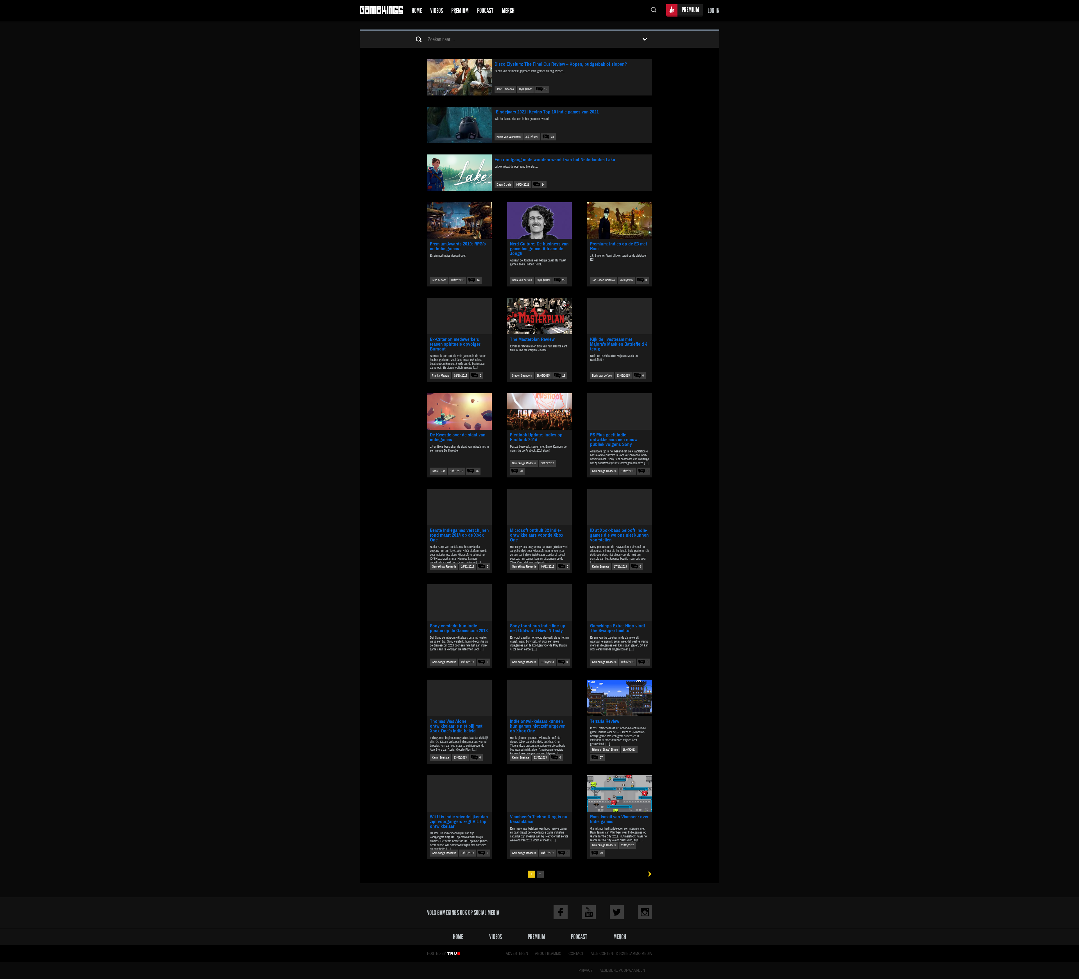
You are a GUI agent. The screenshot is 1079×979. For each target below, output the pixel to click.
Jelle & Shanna (505, 89)
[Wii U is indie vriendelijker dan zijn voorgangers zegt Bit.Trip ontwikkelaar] (459, 793)
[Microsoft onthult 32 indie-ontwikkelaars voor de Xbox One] (539, 507)
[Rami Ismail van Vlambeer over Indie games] (619, 793)
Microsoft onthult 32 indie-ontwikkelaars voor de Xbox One (536, 535)
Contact (576, 953)
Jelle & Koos (439, 280)
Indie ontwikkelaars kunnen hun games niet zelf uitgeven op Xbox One (538, 726)
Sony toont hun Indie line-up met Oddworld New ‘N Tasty (537, 628)
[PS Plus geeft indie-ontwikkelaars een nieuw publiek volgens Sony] (619, 411)
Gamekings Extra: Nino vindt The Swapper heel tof (617, 628)
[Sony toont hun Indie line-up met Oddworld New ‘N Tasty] (539, 602)
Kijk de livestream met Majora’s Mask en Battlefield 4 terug (618, 344)
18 (563, 376)
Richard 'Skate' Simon (605, 750)
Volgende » (648, 874)
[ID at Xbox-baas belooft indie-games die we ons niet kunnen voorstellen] (619, 507)
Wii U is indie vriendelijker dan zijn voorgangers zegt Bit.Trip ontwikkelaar (459, 821)
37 (601, 757)
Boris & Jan (438, 471)
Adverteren (517, 953)
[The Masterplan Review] (539, 316)
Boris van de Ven (522, 280)
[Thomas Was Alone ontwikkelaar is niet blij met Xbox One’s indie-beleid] (459, 698)
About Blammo (548, 953)
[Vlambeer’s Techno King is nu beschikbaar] (539, 793)
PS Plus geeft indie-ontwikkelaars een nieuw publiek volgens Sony (614, 439)
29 (601, 853)
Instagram (645, 912)
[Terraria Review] (619, 698)
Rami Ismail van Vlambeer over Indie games (619, 819)
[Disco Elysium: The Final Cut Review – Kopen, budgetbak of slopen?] (459, 77)
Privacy (586, 970)
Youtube (589, 912)
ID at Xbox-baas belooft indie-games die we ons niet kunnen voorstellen (619, 535)
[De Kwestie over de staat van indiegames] (459, 411)
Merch (508, 10)
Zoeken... (653, 10)
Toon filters (645, 39)
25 (563, 280)
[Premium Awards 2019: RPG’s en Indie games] (459, 220)
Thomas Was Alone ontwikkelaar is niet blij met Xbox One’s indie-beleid (456, 726)
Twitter (617, 912)
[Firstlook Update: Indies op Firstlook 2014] (539, 411)
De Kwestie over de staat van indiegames (458, 437)
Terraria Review (604, 721)
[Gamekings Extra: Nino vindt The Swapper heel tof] (619, 602)
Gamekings (381, 10)
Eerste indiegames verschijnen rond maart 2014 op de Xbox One (459, 535)
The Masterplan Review (532, 339)
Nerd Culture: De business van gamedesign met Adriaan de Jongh (539, 248)
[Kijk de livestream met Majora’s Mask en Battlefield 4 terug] (619, 316)
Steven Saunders (522, 376)
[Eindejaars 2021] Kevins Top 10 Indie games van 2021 (547, 112)
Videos (436, 10)
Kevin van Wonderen (509, 137)
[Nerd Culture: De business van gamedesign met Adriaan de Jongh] (539, 220)
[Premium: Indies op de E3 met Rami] (619, 220)
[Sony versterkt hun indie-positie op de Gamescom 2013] (459, 602)
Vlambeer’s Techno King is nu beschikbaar (538, 819)
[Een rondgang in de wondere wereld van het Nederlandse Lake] (459, 172)
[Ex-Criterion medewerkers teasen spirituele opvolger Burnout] (459, 316)
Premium (460, 10)
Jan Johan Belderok (603, 280)
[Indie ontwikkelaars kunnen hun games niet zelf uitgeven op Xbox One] (539, 698)
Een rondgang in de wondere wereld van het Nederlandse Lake (555, 160)
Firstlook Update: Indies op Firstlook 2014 (536, 437)
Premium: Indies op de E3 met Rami (618, 246)
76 (477, 471)
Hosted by (436, 953)
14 (543, 185)
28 (552, 137)
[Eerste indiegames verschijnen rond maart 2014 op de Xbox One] (459, 507)
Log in (713, 10)
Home (417, 10)
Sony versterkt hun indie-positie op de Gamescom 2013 (459, 628)
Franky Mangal (440, 376)
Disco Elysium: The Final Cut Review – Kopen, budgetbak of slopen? (561, 64)
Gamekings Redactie (524, 463)
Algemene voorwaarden (622, 970)
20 (521, 471)
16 (545, 89)
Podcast (485, 10)
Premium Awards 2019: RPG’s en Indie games (458, 246)
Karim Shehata (600, 566)
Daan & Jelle (504, 185)
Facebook (561, 912)
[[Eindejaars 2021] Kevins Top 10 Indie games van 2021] (459, 125)
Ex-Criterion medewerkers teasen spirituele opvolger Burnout (455, 344)
